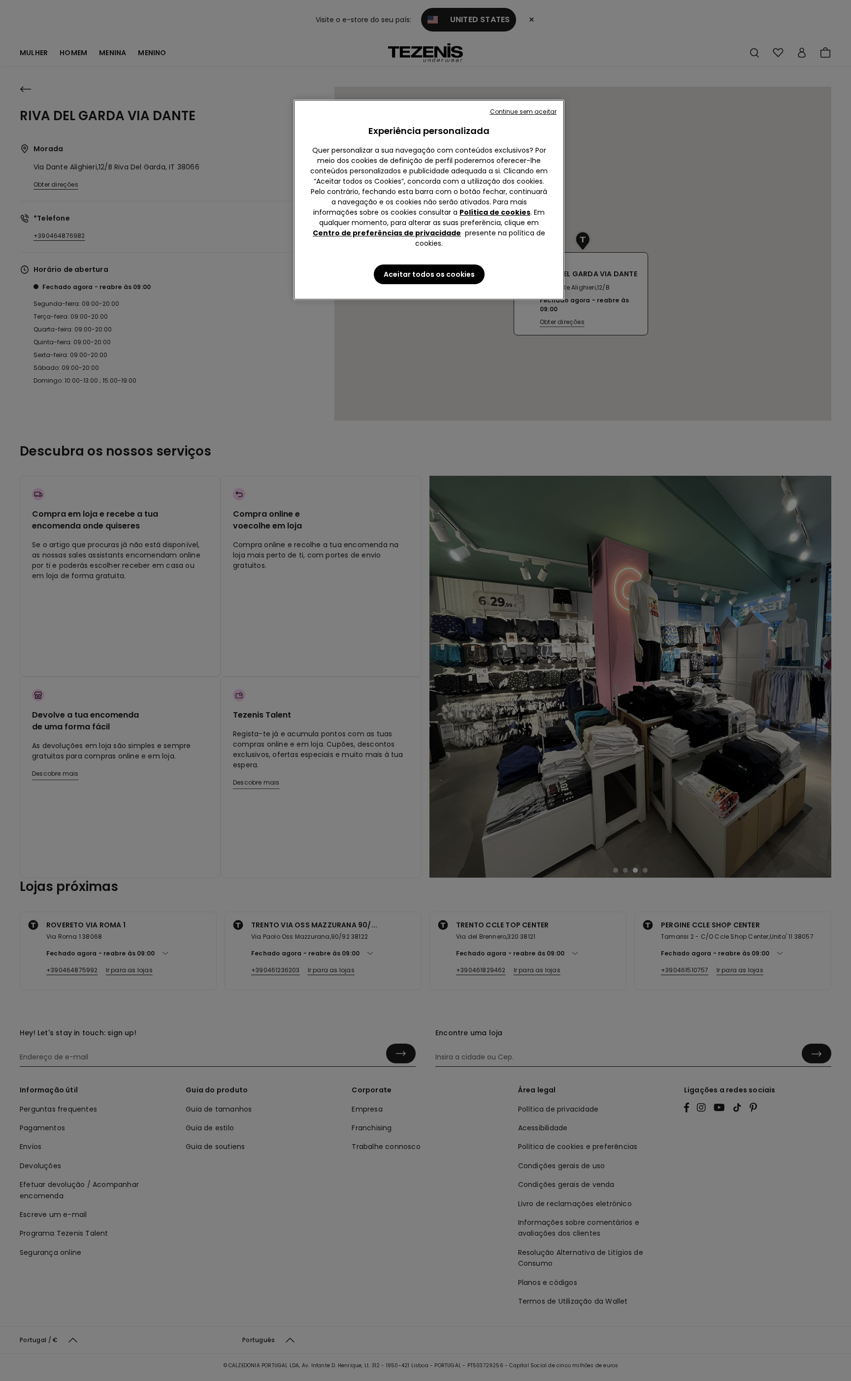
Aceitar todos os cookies (429, 274)
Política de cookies (494, 212)
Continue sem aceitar (523, 111)
